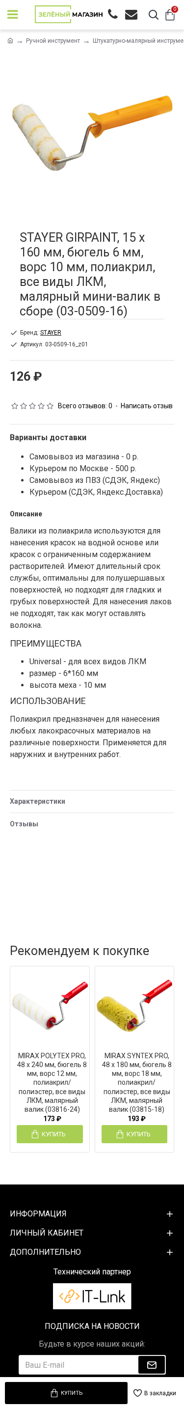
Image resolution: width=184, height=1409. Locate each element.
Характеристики (37, 801)
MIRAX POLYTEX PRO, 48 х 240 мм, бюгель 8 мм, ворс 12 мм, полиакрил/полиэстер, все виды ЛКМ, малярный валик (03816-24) (52, 1082)
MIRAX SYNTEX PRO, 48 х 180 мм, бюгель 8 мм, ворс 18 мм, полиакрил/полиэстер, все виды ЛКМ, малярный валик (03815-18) (137, 1082)
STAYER (50, 332)
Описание (26, 514)
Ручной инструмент (53, 40)
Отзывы (24, 824)
